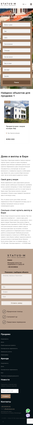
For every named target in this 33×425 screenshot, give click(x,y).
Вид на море (7, 63)
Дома (2, 342)
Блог (2, 373)
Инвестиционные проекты (8, 345)
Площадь (7, 50)
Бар (5, 31)
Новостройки (4, 355)
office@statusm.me (9, 409)
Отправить (5, 396)
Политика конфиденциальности (10, 376)
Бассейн (6, 76)
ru (23, 4)
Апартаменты (4, 339)
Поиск (16, 82)
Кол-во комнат (8, 57)
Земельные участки (6, 351)
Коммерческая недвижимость (9, 348)
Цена (5, 37)
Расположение (8, 44)
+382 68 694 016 (6, 406)
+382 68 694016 (12, 267)
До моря (6, 70)
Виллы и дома (8, 25)
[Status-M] (8, 4)
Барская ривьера (15, 133)
